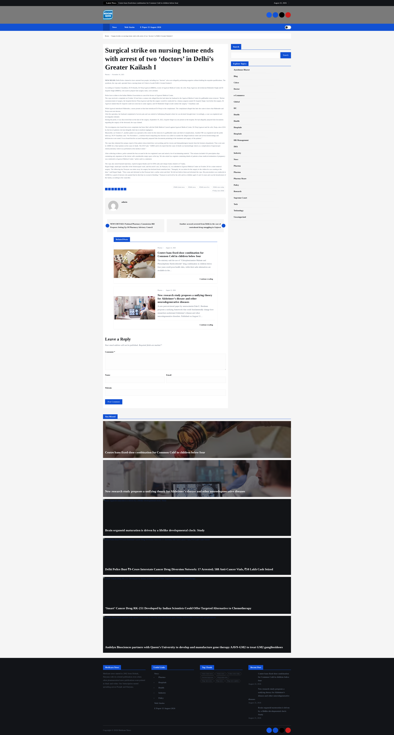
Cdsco (236, 83)
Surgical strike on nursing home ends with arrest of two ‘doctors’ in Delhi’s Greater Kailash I (141, 36)
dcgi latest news (207, 681)
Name (107, 375)
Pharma (107, 74)
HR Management (241, 140)
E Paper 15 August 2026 (150, 27)
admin (124, 202)
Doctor (237, 89)
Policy (236, 185)
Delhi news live (204, 187)
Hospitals (238, 127)
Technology (239, 211)
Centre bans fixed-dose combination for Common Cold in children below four (273, 677)
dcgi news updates (233, 681)
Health (236, 114)
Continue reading (206, 279)
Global (237, 102)
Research (238, 191)
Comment (110, 352)
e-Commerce (239, 95)
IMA (236, 147)
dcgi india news (222, 677)
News (114, 27)
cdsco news (221, 674)
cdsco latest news (208, 674)
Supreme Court (240, 198)
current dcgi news (208, 677)
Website (108, 388)
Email (168, 375)
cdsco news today (234, 674)
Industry (237, 153)
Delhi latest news (179, 187)
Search (236, 47)
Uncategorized (240, 217)
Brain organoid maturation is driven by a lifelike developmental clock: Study (274, 711)
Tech (236, 204)
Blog (236, 76)
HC (235, 108)
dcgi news (220, 681)
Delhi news (192, 187)
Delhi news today (219, 187)
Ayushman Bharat (242, 70)
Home (107, 36)
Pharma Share (240, 179)
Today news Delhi (218, 191)
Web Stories (129, 27)
